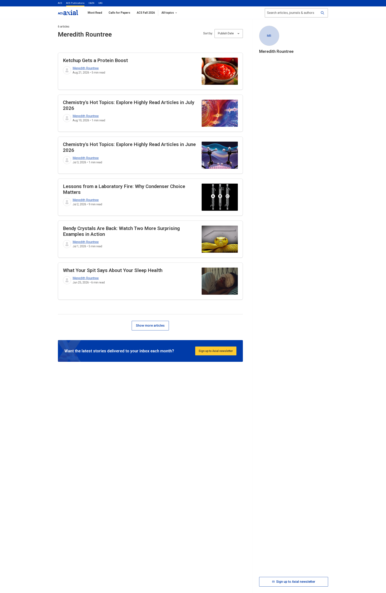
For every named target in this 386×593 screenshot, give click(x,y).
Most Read (95, 12)
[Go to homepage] (68, 12)
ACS (60, 3)
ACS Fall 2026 (146, 12)
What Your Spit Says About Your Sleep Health (112, 270)
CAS (100, 3)
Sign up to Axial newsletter (216, 351)
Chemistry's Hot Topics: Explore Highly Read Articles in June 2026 (129, 147)
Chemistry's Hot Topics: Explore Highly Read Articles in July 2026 (128, 105)
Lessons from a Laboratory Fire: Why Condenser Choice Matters (124, 189)
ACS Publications (75, 3)
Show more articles (150, 325)
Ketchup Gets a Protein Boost (95, 60)
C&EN (91, 3)
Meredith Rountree (86, 68)
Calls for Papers (119, 12)
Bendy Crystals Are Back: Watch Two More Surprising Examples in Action (121, 231)
